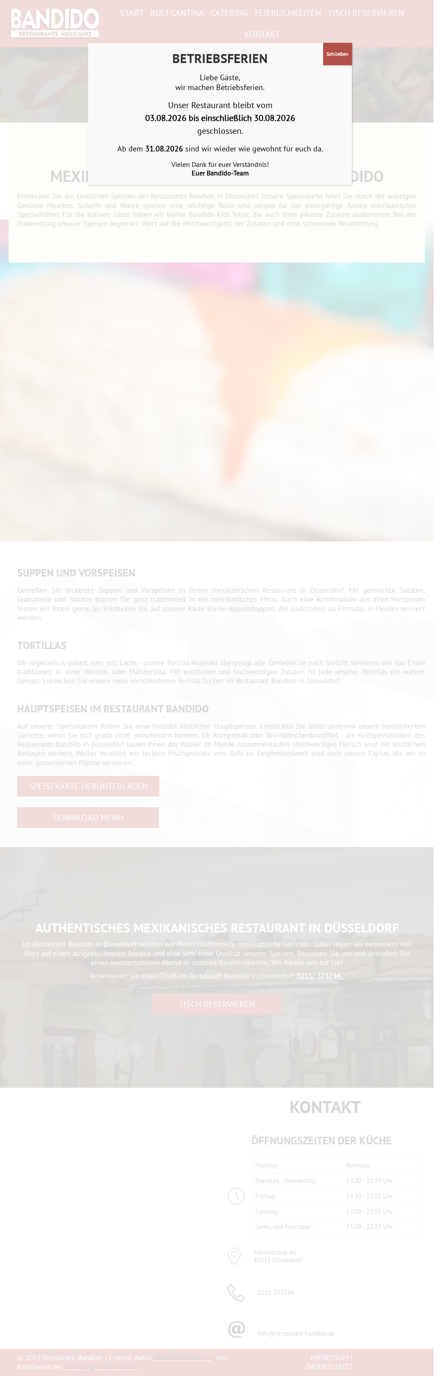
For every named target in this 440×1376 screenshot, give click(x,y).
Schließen (337, 54)
